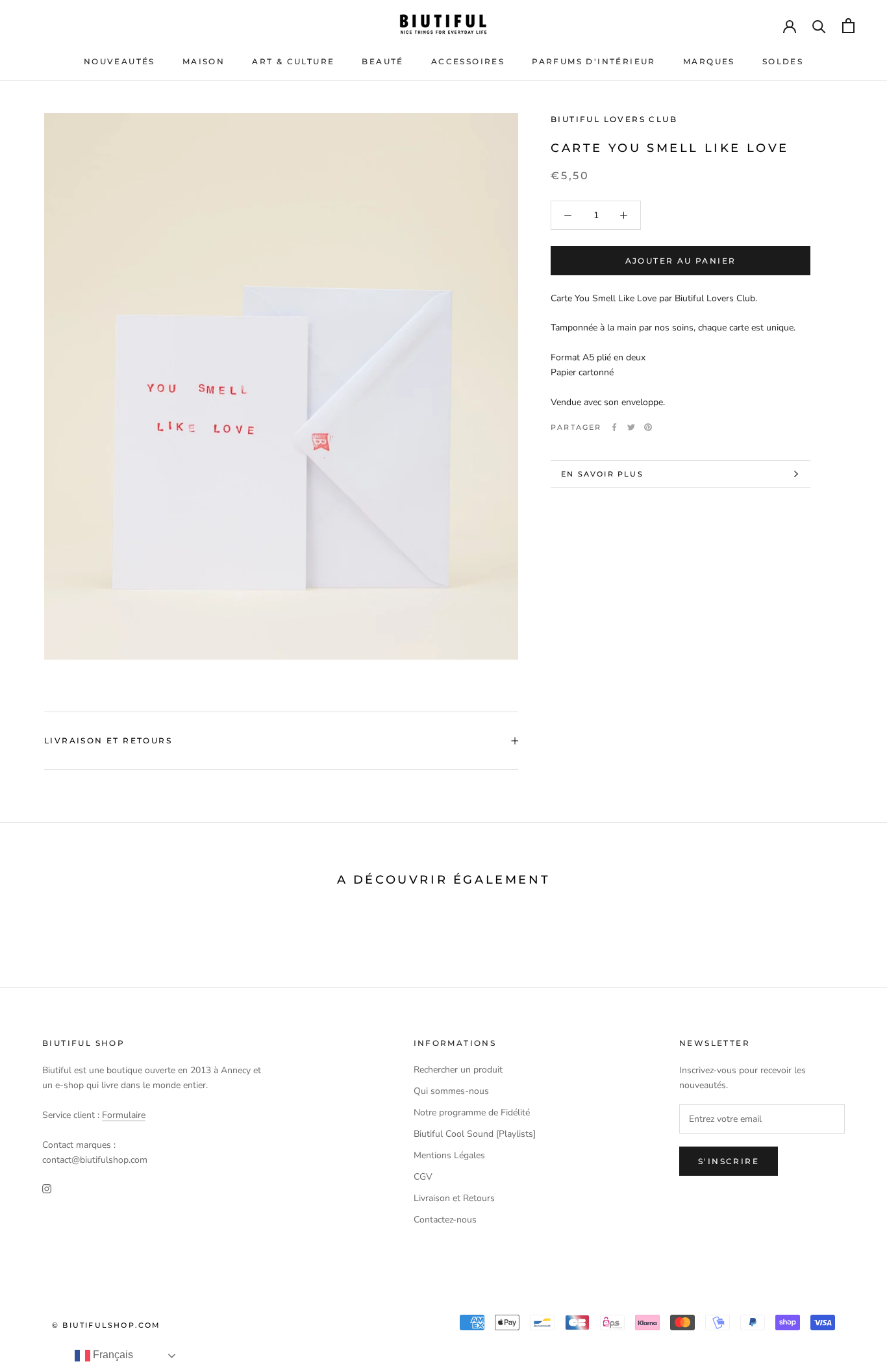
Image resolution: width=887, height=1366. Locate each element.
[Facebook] (614, 427)
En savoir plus (602, 473)
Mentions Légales (449, 1155)
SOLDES (782, 61)
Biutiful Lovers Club (614, 119)
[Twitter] (631, 427)
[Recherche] (819, 25)
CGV (423, 1177)
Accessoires (468, 61)
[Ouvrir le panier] (848, 25)
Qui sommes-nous (451, 1091)
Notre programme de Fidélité (472, 1112)
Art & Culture (293, 61)
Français (111, 1354)
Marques (709, 61)
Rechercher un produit (458, 1069)
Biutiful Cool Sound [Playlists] (475, 1134)
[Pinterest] (648, 427)
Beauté (382, 61)
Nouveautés (119, 61)
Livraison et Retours (108, 740)
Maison (203, 61)
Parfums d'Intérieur (594, 61)
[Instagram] (46, 1187)
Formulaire (123, 1115)
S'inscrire (728, 1161)
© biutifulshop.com (106, 1325)
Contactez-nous (445, 1219)
